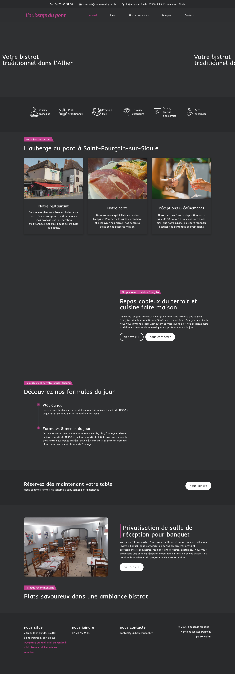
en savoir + (131, 337)
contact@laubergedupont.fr (99, 4)
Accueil (93, 15)
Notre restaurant (139, 15)
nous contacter (160, 337)
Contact (189, 15)
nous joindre (198, 486)
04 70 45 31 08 (64, 4)
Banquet (167, 15)
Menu (113, 15)
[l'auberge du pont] (45, 14)
